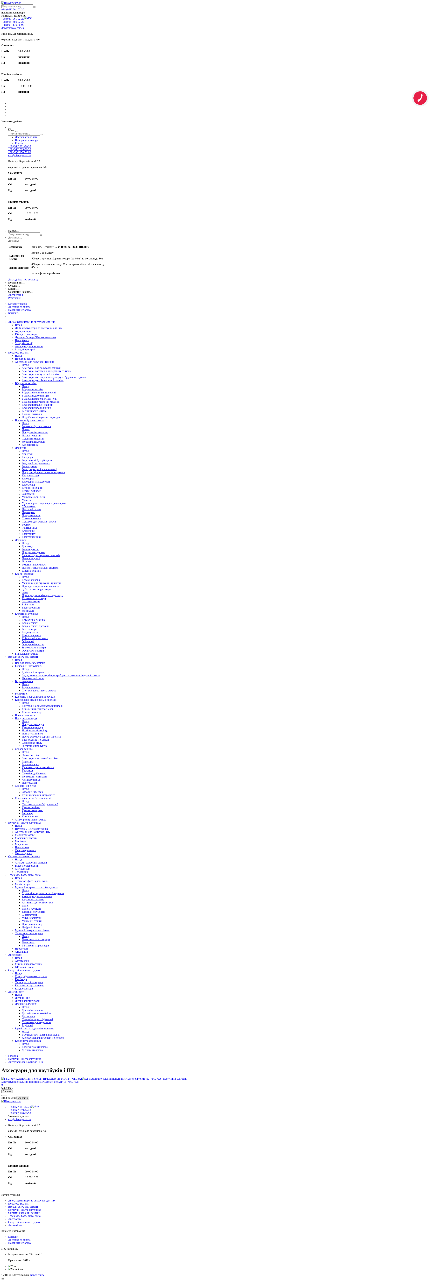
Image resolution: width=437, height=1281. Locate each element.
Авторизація (15, 294)
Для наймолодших (26, 1003)
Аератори (27, 761)
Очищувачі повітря (33, 644)
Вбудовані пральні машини (37, 404)
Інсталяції (27, 813)
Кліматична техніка (26, 613)
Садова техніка (24, 748)
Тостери (26, 524)
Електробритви (31, 607)
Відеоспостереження (27, 865)
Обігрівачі (28, 641)
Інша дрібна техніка (26, 653)
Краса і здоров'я (24, 573)
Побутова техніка (18, 352)
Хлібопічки (28, 530)
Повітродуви (29, 782)
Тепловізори (22, 871)
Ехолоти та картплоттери (29, 985)
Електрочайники (31, 536)
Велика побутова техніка (29, 420)
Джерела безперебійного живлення (35, 337)
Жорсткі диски (23, 853)
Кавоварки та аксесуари (36, 481)
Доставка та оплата (26, 137)
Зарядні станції (23, 343)
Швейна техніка (31, 570)
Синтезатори (29, 914)
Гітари (25, 905)
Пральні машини (31, 435)
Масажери (28, 610)
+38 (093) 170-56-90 (12, 24)
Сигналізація (22, 868)
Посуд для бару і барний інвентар (41, 736)
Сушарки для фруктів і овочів (39, 521)
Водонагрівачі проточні (35, 626)
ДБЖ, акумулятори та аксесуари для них (31, 321)
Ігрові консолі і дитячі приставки (34, 1028)
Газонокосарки (30, 764)
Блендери (27, 457)
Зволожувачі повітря (34, 647)
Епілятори (28, 604)
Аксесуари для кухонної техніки (41, 374)
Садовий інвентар (25, 785)
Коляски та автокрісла (28, 1040)
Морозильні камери (33, 441)
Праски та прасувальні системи (40, 567)
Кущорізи (27, 770)
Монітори (20, 841)
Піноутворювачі (31, 515)
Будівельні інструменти (28, 665)
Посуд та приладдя (26, 718)
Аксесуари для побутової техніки (34, 361)
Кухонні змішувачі (32, 810)
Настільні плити (31, 509)
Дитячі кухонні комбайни (37, 1013)
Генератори (21, 693)
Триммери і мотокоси (34, 776)
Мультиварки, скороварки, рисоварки (44, 503)
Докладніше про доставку (23, 279)
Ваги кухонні (29, 466)
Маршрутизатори (25, 834)
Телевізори (28, 942)
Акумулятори (23, 331)
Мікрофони (21, 844)
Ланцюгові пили (31, 779)
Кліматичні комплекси (35, 638)
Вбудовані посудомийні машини (41, 401)
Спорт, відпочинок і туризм (24, 970)
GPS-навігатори (24, 967)
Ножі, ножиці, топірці (34, 730)
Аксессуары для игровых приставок (43, 1037)
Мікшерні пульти (32, 920)
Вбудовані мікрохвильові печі (39, 398)
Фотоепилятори (31, 601)
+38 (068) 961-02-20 (12, 9)
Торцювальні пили (33, 678)
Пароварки (28, 512)
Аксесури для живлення (29, 346)
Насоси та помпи (25, 715)
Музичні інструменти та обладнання (36, 887)
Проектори (21, 948)
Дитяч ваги (28, 1016)
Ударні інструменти (33, 911)
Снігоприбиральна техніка (30, 819)
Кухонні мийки (31, 807)
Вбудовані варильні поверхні (39, 392)
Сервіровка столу (32, 742)
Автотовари (15, 954)
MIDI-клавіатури (31, 917)
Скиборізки (28, 493)
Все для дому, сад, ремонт (23, 656)
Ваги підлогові (30, 549)
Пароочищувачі (31, 558)
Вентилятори (29, 629)
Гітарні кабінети (31, 908)
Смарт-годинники (25, 850)
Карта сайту (37, 1274)
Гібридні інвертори (26, 334)
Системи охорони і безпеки (24, 856)
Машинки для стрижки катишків (41, 555)
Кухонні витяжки (32, 414)
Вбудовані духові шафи (35, 395)
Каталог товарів (17, 303)
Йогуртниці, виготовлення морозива (43, 472)
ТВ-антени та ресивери (35, 945)
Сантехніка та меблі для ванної (33, 798)
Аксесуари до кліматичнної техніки (43, 380)
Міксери (27, 500)
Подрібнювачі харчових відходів (41, 417)
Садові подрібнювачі (34, 773)
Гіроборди (21, 979)
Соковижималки (31, 518)
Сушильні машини (33, 438)
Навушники (22, 847)
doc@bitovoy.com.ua (12, 27)
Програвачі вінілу (32, 924)
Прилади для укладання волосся (40, 586)
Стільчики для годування (36, 1022)
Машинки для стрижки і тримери (41, 583)
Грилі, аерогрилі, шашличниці (39, 469)
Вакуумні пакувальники (36, 463)
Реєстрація (14, 297)
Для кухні (20, 447)
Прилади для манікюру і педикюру (42, 595)
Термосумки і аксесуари (29, 982)
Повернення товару (26, 140)
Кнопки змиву (30, 816)
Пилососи (27, 561)
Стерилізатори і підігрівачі (37, 1019)
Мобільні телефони (26, 838)
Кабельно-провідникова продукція (35, 696)
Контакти (20, 143)
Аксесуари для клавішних (37, 896)
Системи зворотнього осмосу (39, 690)
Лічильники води (32, 712)
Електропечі (29, 533)
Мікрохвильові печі (33, 497)
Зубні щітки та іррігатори (36, 589)
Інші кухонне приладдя (35, 739)
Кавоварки (28, 478)
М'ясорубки (29, 506)
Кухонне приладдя (32, 727)
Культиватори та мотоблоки (38, 767)
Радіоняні (27, 1025)
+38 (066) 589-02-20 (12, 21)
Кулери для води (31, 490)
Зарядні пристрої (25, 349)
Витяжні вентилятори (34, 410)
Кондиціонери (30, 632)
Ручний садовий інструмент (38, 795)
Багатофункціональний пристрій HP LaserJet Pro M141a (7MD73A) (40, 1081)
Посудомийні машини (35, 432)
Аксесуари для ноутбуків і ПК (32, 831)
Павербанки (22, 340)
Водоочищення (24, 681)
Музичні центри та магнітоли (32, 930)
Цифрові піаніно (31, 927)
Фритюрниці (29, 527)
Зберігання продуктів (34, 745)
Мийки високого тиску (28, 963)
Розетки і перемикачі (34, 564)
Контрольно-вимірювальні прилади (36, 699)
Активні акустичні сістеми (37, 902)
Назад (18, 324)
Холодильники (30, 444)
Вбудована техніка (26, 383)
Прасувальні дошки (33, 552)
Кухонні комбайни (32, 487)
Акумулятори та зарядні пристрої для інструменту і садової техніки (61, 675)
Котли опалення (31, 635)
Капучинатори (30, 475)
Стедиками (21, 951)
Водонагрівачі (30, 622)
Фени (25, 592)
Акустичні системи (33, 899)
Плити (26, 429)
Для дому (20, 540)
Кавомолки (28, 484)
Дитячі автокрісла (32, 1050)
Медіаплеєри (22, 884)
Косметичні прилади (34, 598)
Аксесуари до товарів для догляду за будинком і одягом (54, 377)
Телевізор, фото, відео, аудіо (24, 874)
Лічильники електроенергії (37, 708)
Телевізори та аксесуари (29, 933)
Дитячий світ (16, 991)
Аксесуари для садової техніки (40, 758)
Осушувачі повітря (33, 650)
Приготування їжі (32, 733)
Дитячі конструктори (27, 1000)
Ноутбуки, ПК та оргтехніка (24, 822)
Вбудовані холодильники (36, 407)
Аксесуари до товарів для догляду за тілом (46, 371)
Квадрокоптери (24, 988)
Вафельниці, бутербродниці (38, 460)
